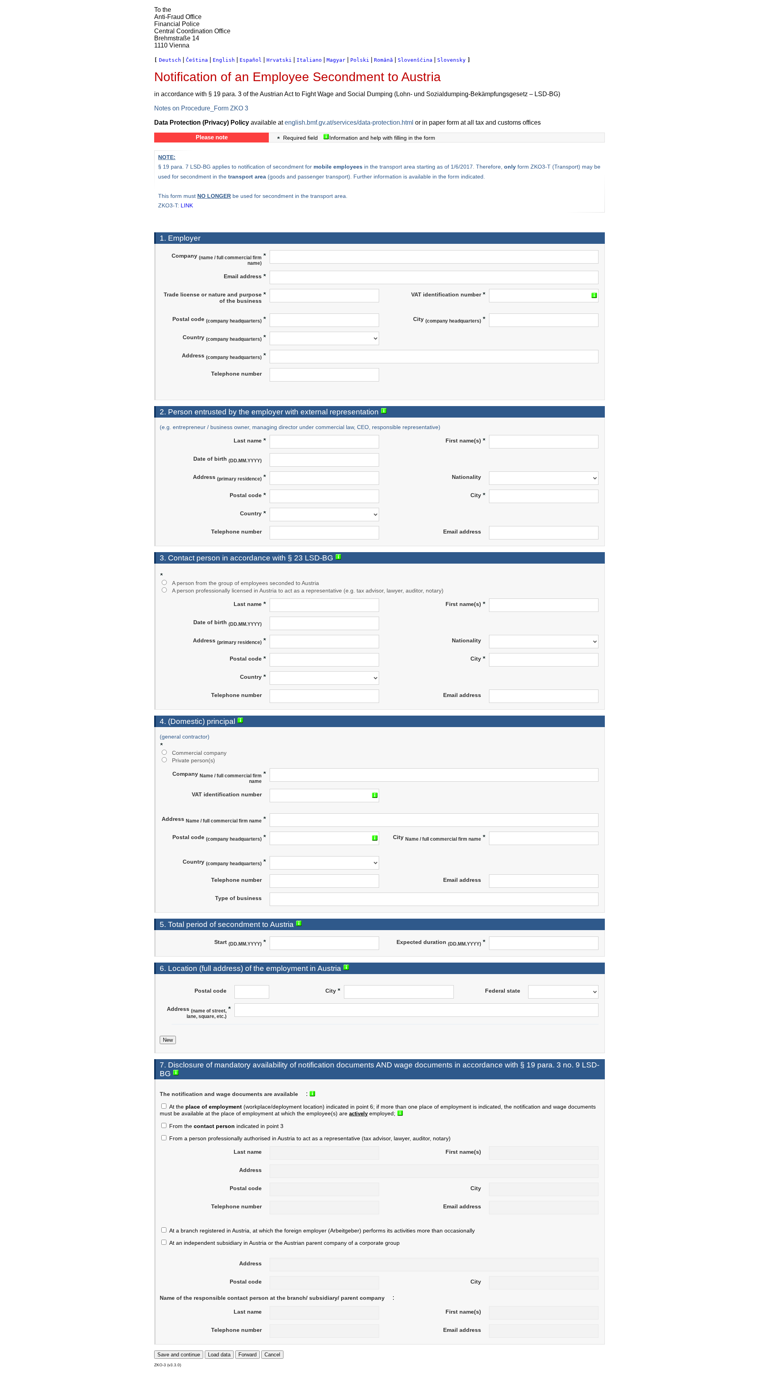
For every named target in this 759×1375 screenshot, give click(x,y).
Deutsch (170, 60)
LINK (187, 205)
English (224, 60)
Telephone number (236, 373)
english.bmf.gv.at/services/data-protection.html (349, 122)
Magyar (336, 60)
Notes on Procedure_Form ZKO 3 (201, 108)
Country (222, 338)
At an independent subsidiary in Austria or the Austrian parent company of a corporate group (284, 1243)
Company (217, 259)
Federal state (502, 991)
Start (238, 943)
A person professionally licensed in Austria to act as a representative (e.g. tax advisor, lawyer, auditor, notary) (308, 590)
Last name (248, 440)
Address (222, 356)
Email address (243, 276)
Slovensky (451, 60)
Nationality (466, 477)
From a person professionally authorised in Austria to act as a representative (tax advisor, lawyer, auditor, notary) (310, 1138)
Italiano (309, 60)
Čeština (197, 60)
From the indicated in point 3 (226, 1126)
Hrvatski (279, 60)
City (447, 320)
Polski (359, 60)
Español (251, 60)
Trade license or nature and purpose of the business (213, 297)
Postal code (217, 320)
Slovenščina (415, 60)
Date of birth (227, 459)
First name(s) (463, 440)
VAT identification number (446, 294)
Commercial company (199, 753)
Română (383, 60)
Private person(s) (193, 760)
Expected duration (438, 943)
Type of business (238, 898)
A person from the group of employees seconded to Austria (245, 583)
